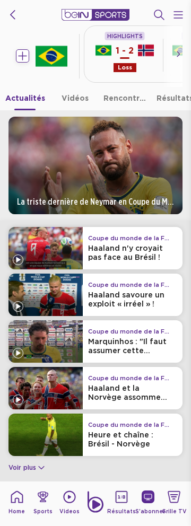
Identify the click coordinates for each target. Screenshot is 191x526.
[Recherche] (159, 14)
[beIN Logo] (95, 14)
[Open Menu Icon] (178, 14)
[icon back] (12, 14)
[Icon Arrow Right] (178, 54)
